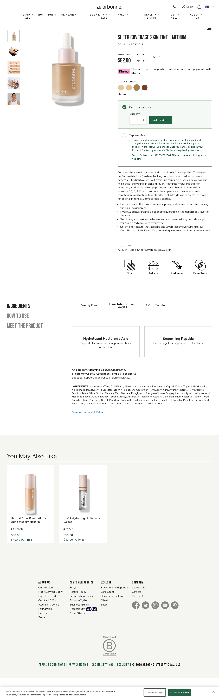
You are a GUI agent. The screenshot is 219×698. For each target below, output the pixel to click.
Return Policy (77, 592)
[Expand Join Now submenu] (178, 15)
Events (42, 613)
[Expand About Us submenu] (200, 15)
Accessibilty (77, 609)
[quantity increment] (143, 120)
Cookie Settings (103, 665)
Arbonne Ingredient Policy (87, 412)
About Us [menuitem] (194, 16)
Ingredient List (47, 596)
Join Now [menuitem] (174, 16)
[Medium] (136, 87)
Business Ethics (79, 605)
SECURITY (123, 665)
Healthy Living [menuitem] (150, 16)
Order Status (77, 613)
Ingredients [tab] (18, 306)
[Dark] (144, 87)
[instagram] (155, 605)
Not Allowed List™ (50, 592)
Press (42, 617)
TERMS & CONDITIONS (51, 665)
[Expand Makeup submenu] (127, 15)
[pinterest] (175, 605)
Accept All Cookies (179, 692)
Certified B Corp (48, 600)
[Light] (129, 87)
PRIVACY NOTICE (78, 665)
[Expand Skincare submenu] (76, 15)
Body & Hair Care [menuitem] (98, 16)
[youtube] (165, 605)
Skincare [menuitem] (68, 14)
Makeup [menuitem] (120, 14)
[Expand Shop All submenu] (31, 15)
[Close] (213, 692)
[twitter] (145, 605)
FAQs (72, 587)
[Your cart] (199, 7)
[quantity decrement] (132, 120)
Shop (104, 605)
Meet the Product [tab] (25, 326)
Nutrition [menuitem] (45, 14)
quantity (135, 114)
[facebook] (136, 605)
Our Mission (45, 587)
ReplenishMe (137, 135)
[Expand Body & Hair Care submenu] (108, 15)
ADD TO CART (160, 120)
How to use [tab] (18, 316)
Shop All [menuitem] (26, 16)
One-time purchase (140, 107)
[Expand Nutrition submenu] (54, 15)
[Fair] (121, 87)
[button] (175, 7)
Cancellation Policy (81, 596)
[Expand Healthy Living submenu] (157, 15)
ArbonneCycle (78, 600)
